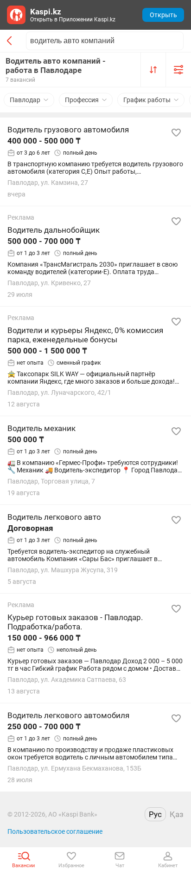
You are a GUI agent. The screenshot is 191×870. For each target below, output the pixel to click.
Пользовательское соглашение (54, 831)
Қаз (177, 814)
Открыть (163, 15)
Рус (155, 814)
